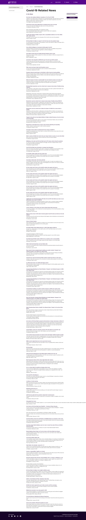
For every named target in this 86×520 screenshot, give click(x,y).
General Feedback (68, 516)
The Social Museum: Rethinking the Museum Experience (37, 496)
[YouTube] (14, 516)
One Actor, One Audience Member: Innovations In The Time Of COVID (40, 17)
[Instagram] (17, 516)
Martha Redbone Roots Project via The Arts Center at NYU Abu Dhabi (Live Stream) (43, 431)
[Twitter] (9, 516)
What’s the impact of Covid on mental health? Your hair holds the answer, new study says (44, 79)
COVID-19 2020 (72, 17)
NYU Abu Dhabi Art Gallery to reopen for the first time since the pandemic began (42, 41)
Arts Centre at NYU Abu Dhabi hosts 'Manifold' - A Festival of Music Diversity (41, 406)
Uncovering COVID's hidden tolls (32, 437)
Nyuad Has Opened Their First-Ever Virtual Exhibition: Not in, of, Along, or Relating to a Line (44, 457)
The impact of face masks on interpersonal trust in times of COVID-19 (40, 129)
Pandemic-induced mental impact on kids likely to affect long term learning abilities (43, 72)
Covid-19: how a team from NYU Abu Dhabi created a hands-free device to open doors (43, 257)
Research (31, 6)
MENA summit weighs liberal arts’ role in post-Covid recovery (38, 341)
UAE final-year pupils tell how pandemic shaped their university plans (40, 394)
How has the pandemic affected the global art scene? (37, 502)
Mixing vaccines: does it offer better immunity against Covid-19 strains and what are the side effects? (45, 214)
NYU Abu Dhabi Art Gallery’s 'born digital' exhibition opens (38, 470)
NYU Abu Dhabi (29, 347)
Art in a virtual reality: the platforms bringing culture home (38, 367)
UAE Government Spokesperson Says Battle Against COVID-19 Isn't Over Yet (41, 353)
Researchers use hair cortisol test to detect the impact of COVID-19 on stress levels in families (43, 109)
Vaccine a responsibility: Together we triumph (35, 451)
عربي (51, 2)
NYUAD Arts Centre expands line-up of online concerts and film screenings (41, 485)
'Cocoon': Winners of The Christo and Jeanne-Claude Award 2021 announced (41, 207)
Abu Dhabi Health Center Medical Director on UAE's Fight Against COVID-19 (41, 227)
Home (27, 6)
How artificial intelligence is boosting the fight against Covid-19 (39, 47)
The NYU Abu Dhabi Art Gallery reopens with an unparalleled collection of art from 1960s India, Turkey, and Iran (44, 35)
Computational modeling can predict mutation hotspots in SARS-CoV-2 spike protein (43, 288)
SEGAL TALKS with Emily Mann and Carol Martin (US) (36, 243)
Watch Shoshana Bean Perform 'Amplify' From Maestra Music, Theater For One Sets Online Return (44, 308)
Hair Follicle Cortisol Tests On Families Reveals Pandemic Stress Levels (40, 53)
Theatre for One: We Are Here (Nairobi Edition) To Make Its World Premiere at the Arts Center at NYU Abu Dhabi (45, 118)
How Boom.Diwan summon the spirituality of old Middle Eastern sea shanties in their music (44, 418)
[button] (67, 2)
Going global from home (31, 401)
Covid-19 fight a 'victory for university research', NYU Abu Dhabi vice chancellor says (43, 329)
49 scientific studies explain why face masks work (36, 153)
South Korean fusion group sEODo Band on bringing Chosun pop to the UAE (41, 24)
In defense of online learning (32, 381)
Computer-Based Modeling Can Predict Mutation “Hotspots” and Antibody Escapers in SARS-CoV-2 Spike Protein (45, 270)
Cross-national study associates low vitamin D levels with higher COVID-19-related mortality (45, 334)
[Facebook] (12, 516)
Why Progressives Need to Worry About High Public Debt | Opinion (39, 359)
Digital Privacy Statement (59, 516)
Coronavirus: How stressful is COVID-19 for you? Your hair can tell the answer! (42, 59)
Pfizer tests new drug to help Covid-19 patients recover (37, 67)
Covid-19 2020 (11, 10)
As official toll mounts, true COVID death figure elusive (37, 262)
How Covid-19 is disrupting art (32, 374)
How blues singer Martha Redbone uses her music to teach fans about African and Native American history (44, 426)
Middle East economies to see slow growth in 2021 (36, 490)
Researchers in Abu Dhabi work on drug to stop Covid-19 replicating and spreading (43, 124)
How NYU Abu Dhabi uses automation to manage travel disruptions (39, 147)
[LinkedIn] (20, 516)
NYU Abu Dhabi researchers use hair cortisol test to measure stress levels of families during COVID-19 (45, 87)
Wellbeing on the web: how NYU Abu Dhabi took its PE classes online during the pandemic (44, 141)
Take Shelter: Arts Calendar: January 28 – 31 (35, 445)
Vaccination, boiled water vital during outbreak (35, 159)
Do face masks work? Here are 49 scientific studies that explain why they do (41, 167)
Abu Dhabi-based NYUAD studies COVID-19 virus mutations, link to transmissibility (42, 238)
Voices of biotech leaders (31, 221)
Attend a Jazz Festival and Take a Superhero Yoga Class (37, 478)
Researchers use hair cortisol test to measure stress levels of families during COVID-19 (44, 101)
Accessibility (75, 516)
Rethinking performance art (31, 388)
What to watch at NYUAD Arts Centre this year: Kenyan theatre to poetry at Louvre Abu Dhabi (45, 136)
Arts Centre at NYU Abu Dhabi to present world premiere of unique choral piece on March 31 (45, 321)
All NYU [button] (59, 2)
